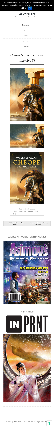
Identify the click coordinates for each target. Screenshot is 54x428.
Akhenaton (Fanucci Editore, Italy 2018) (39, 224)
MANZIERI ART (27, 14)
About (25, 41)
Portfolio (25, 25)
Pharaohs (37, 211)
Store (26, 36)
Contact (26, 47)
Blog (25, 30)
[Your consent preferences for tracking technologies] (49, 423)
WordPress (17, 422)
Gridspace (30, 422)
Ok (30, 8)
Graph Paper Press (42, 422)
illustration (28, 211)
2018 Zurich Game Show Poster (15, 224)
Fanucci (20, 211)
